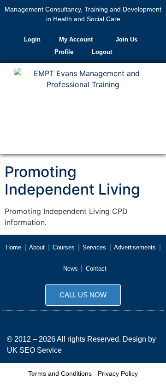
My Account (76, 39)
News (70, 268)
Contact (96, 268)
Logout (102, 51)
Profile (63, 51)
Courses (64, 247)
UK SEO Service (34, 350)
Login (32, 39)
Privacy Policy (118, 373)
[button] (83, 136)
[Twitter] (83, 320)
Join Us (126, 39)
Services (94, 247)
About (37, 247)
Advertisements (135, 247)
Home (13, 247)
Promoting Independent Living (72, 180)
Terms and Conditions (60, 373)
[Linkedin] (99, 320)
